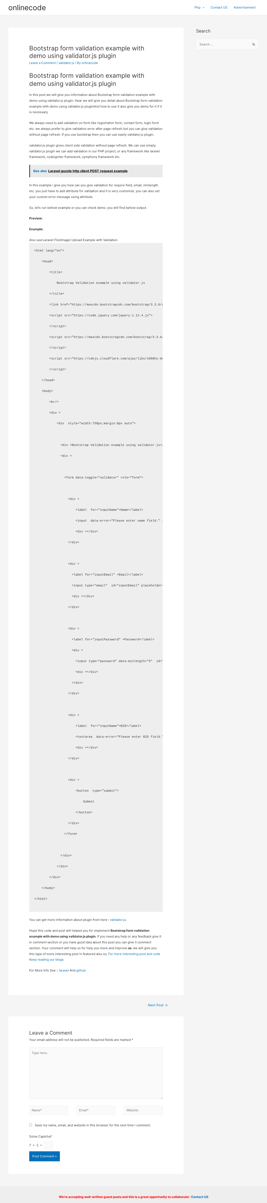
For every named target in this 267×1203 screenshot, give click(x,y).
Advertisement (245, 7)
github (81, 970)
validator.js (66, 63)
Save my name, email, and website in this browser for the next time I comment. (93, 1125)
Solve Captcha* (40, 1136)
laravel (64, 970)
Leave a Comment (42, 63)
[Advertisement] (227, 121)
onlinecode (27, 7)
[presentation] (202, 7)
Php (197, 7)
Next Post (158, 1005)
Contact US (219, 7)
